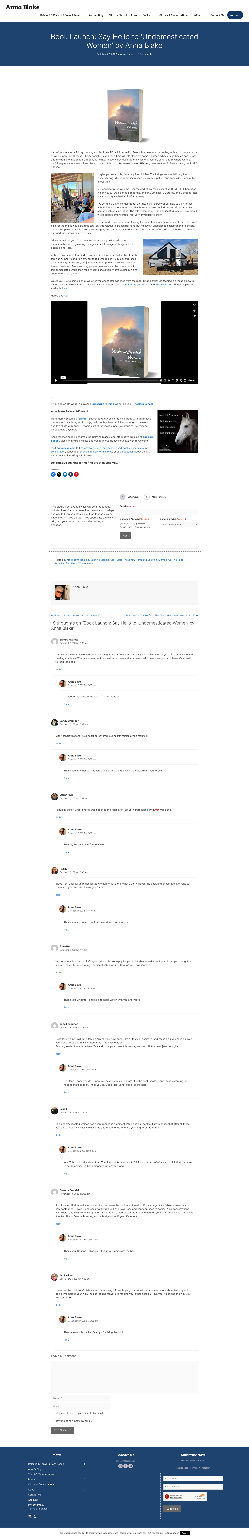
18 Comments (144, 54)
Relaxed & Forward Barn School (60, 15)
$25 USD (127, 527)
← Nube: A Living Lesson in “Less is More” (75, 615)
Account (235, 15)
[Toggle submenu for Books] (84, 1479)
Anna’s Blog (96, 15)
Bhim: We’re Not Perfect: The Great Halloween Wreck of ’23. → (162, 615)
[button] (120, 1466)
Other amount (144, 527)
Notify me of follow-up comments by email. (79, 1413)
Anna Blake (22, 6)
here (64, 288)
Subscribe (172, 1508)
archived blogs (92, 448)
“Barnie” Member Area (123, 15)
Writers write (85, 563)
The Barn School (143, 404)
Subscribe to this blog (105, 404)
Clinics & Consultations (173, 15)
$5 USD (126, 523)
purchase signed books (116, 448)
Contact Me (217, 15)
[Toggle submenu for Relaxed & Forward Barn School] (84, 1464)
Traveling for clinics (66, 563)
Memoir (162, 559)
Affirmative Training (77, 559)
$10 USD (140, 523)
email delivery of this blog (97, 451)
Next (125, 535)
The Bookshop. (164, 284)
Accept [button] (185, 1533)
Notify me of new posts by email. (73, 1420)
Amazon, (122, 284)
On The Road (176, 559)
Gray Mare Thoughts (122, 559)
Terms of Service (38, 1508)
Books (146, 15)
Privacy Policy (36, 1504)
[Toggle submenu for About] (84, 1490)
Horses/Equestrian (146, 559)
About (197, 15)
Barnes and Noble (138, 284)
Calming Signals (99, 559)
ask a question (125, 451)
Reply (58, 669)
